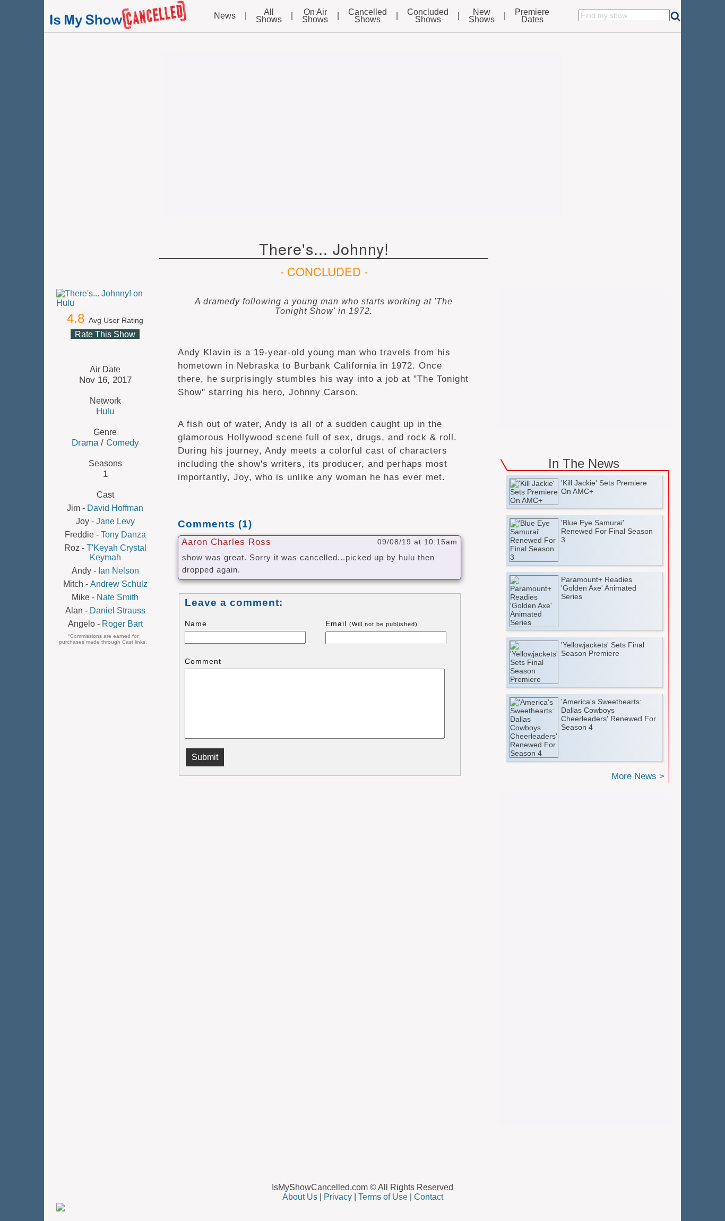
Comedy (122, 442)
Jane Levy (115, 521)
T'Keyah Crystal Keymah (116, 552)
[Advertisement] (362, 133)
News (225, 16)
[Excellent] (130, 346)
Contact (428, 1196)
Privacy (338, 1196)
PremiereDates (532, 15)
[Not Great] (91, 346)
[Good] (117, 346)
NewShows (482, 15)
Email (371, 623)
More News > (637, 776)
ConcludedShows (427, 15)
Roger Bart (122, 623)
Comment (203, 661)
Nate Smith (118, 597)
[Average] (104, 346)
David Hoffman (115, 508)
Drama (85, 442)
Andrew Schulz (119, 583)
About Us (299, 1196)
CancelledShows (367, 15)
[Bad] (79, 346)
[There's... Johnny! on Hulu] (105, 298)
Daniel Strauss (117, 610)
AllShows (269, 15)
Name (196, 623)
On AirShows (315, 15)
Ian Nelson (118, 570)
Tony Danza (123, 534)
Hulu (105, 411)
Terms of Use (383, 1196)
